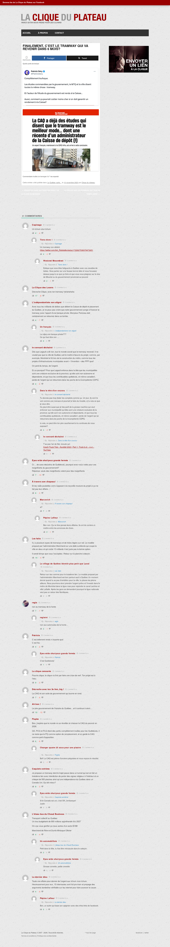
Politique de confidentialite (46, 936)
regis (56, 621)
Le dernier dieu (60, 902)
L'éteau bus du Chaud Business (67, 845)
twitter (146, 932)
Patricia (57, 657)
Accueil (27, 32)
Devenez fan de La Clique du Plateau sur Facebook (23, 2)
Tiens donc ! (62, 264)
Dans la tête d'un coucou (67, 440)
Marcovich (62, 521)
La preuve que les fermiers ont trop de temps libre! (82, 192)
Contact (59, 32)
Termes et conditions (28, 936)
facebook (139, 932)
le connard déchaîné (62, 394)
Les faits (58, 571)
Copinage (58, 243)
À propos (43, 32)
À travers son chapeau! (64, 503)
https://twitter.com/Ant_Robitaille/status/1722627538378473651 (66, 250)
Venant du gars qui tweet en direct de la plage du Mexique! (40, 192)
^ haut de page (90, 932)
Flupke (57, 755)
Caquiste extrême (61, 797)
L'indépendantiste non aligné (65, 330)
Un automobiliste (64, 863)
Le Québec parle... (54, 182)
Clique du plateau (88, 182)
